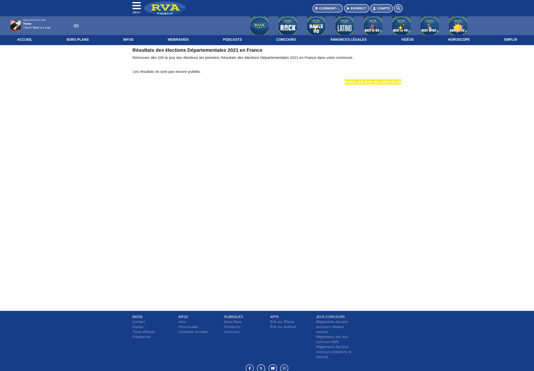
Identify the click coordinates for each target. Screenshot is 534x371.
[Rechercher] (398, 8)
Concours (286, 39)
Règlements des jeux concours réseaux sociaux (332, 327)
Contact (138, 322)
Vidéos (407, 39)
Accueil (24, 39)
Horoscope (459, 39)
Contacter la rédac (193, 332)
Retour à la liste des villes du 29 (373, 82)
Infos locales (188, 327)
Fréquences (141, 337)
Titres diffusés (143, 332)
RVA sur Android (283, 327)
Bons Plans (78, 39)
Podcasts (232, 39)
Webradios (178, 39)
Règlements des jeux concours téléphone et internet (333, 352)
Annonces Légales (348, 39)
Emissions (232, 327)
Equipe (137, 327)
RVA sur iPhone (282, 322)
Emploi (510, 39)
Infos (128, 39)
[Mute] (76, 26)
